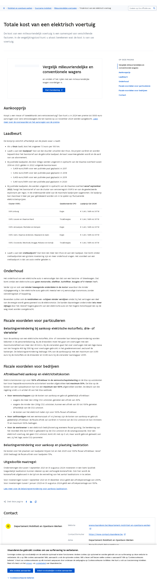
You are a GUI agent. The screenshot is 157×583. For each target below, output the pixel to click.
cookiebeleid (41, 563)
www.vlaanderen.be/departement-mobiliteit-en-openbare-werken (119, 527)
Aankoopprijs (124, 72)
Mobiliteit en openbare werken (20, 8)
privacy (29, 563)
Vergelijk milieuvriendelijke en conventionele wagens (131, 66)
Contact (122, 95)
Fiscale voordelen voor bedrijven (133, 90)
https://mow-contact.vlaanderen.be (106, 534)
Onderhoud (124, 81)
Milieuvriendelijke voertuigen (65, 8)
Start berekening (51, 90)
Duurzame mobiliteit (43, 8)
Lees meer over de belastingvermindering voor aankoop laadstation (35, 488)
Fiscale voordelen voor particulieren (134, 86)
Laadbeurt (123, 77)
